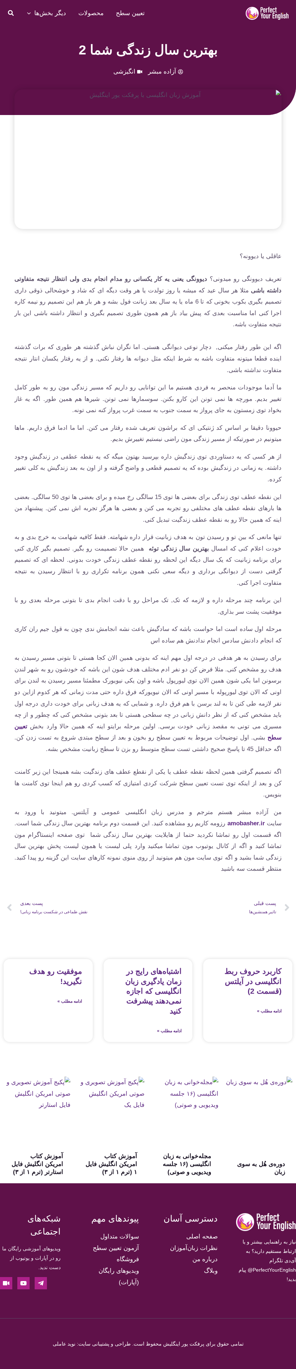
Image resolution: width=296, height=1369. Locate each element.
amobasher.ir (246, 823)
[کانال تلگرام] (41, 1283)
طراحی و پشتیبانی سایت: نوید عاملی (92, 1344)
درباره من (205, 1259)
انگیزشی (124, 71)
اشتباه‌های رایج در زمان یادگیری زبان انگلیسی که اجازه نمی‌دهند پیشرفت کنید (153, 991)
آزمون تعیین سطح (116, 1248)
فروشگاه (128, 1259)
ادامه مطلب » (269, 1010)
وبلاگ (211, 1270)
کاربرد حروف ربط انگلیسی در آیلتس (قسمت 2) (253, 981)
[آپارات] (6, 1283)
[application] (30, 13)
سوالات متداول (119, 1236)
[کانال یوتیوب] (23, 1283)
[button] (10, 14)
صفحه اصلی (202, 1236)
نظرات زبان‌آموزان (194, 1248)
